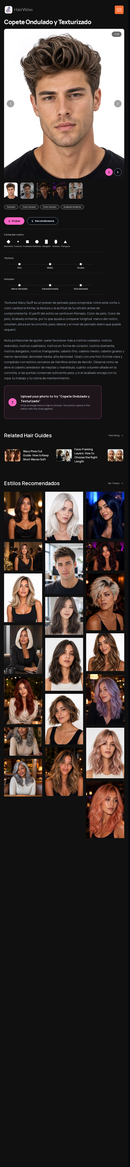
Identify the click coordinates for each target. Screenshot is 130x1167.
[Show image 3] (43, 191)
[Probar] (109, 172)
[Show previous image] (10, 103)
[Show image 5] (76, 191)
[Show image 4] (59, 191)
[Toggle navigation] (119, 10)
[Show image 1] (11, 191)
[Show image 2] (27, 191)
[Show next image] (118, 103)
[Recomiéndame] (118, 172)
